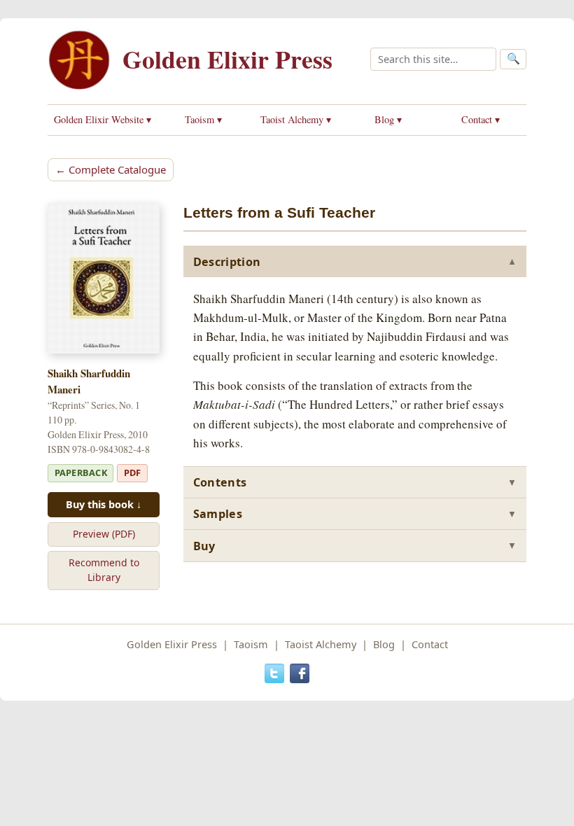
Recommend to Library (104, 570)
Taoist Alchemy (320, 644)
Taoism (251, 644)
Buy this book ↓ (103, 504)
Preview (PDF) (104, 533)
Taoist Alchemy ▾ (295, 119)
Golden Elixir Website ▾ (102, 119)
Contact (430, 644)
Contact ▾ (480, 119)
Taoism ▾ (203, 119)
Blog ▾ (388, 119)
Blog (384, 644)
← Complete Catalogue (110, 169)
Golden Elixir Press (227, 59)
